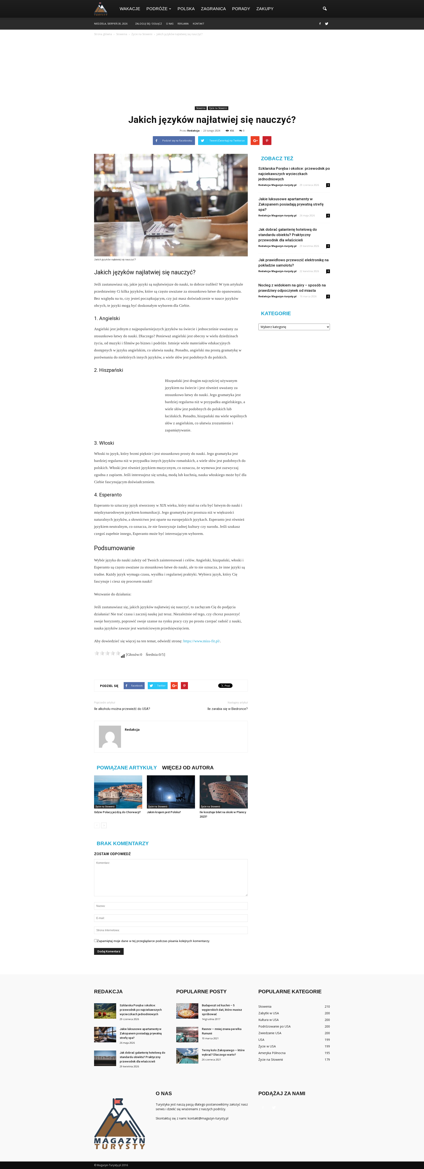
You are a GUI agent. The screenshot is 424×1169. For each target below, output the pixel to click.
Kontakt (198, 23)
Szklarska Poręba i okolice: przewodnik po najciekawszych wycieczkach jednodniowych (294, 173)
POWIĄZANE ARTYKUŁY (127, 767)
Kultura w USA (268, 1020)
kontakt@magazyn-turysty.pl (208, 1118)
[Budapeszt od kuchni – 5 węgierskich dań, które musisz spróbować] (187, 1011)
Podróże (157, 8)
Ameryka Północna (272, 1053)
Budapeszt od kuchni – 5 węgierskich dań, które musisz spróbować (222, 1010)
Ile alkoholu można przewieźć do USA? (122, 709)
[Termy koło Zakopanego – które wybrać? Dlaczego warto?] (187, 1056)
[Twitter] (326, 23)
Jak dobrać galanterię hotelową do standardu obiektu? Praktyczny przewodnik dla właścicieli (287, 234)
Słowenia (200, 108)
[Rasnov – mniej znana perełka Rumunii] (187, 1034)
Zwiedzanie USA (269, 1033)
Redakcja (193, 130)
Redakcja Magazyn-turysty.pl (277, 185)
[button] (324, 9)
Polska (186, 8)
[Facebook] (320, 23)
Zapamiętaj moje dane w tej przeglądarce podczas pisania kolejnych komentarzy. (153, 941)
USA (261, 1039)
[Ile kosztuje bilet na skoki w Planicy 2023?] (224, 792)
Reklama (183, 23)
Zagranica (213, 8)
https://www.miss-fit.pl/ (201, 641)
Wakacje (130, 8)
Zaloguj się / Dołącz (148, 23)
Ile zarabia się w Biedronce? (227, 709)
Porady (241, 8)
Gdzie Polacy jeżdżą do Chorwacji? (117, 812)
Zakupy (265, 8)
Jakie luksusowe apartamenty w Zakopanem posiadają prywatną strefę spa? (291, 204)
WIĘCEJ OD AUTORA (188, 767)
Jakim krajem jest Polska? (164, 812)
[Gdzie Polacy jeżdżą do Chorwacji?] (118, 792)
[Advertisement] (212, 72)
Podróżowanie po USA (274, 1026)
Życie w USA (267, 1046)
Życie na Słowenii (218, 108)
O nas (169, 23)
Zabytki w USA (268, 1013)
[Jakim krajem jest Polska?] (171, 792)
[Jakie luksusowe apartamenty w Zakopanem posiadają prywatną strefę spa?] (105, 1034)
